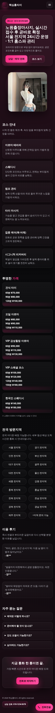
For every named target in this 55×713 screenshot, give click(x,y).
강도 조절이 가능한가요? (19, 635)
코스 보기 (37, 58)
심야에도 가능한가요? (18, 645)
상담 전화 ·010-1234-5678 (15, 704)
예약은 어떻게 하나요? (18, 616)
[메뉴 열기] (50, 5)
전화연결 (46, 707)
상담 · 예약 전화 (16, 58)
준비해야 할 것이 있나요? (19, 625)
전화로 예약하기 (27, 680)
